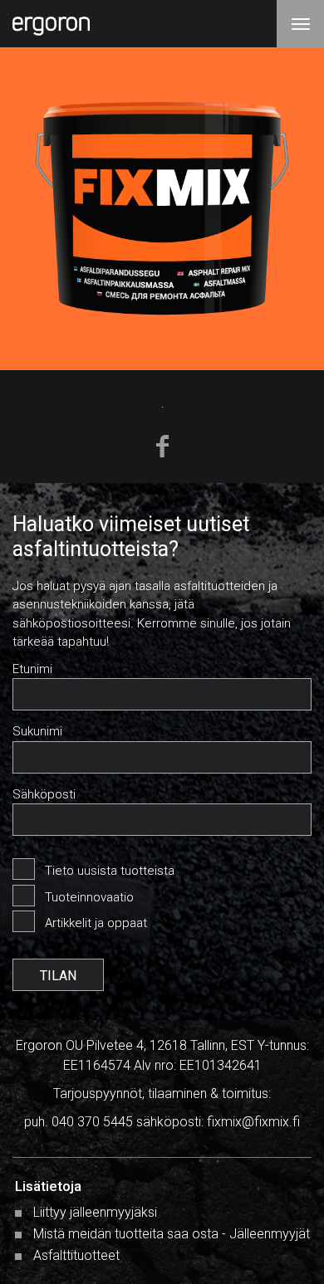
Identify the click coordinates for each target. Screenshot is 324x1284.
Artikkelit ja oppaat (96, 922)
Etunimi (32, 669)
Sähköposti (44, 794)
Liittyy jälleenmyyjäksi (95, 1212)
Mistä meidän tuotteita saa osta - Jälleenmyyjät (171, 1234)
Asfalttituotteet (76, 1255)
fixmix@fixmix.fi (253, 1122)
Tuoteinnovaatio (89, 897)
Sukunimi (37, 731)
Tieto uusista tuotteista (109, 870)
